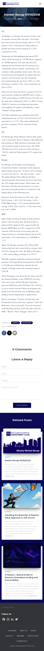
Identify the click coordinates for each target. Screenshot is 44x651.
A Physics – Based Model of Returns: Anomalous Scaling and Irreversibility (21, 577)
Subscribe (20, 636)
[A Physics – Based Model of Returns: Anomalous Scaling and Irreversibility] (22, 555)
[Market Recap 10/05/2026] (22, 441)
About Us (23, 630)
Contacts (9, 636)
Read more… (10, 476)
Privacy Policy (33, 636)
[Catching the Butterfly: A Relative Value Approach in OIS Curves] (22, 495)
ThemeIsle (30, 646)
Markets (15, 322)
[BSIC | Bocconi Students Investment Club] (11, 3)
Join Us (33, 630)
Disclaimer (12, 630)
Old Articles (27, 322)
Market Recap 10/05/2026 (18, 460)
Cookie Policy (22, 641)
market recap (11, 326)
